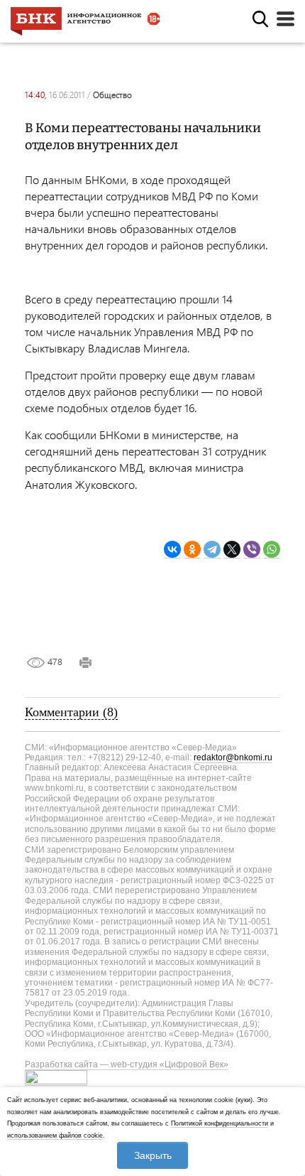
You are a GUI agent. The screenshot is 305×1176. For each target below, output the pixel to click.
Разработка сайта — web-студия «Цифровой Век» (126, 1064)
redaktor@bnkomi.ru (233, 757)
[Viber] (251, 550)
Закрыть (153, 1155)
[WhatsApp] (271, 550)
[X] (231, 550)
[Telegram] (212, 550)
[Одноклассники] (192, 550)
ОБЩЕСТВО (112, 95)
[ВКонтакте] (172, 550)
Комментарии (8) (71, 712)
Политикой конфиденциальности (219, 1123)
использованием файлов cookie (55, 1135)
